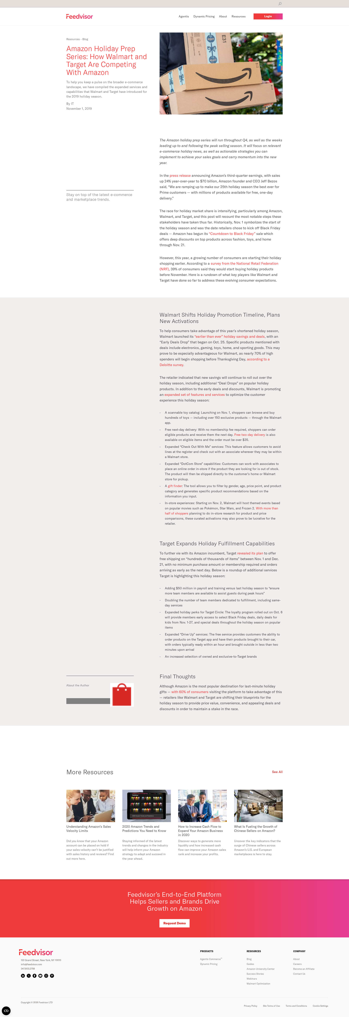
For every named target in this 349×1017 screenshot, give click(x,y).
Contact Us (299, 973)
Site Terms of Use (271, 1005)
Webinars (252, 978)
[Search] (280, 3)
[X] (29, 976)
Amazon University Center (261, 968)
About (296, 959)
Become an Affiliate (303, 968)
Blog (249, 959)
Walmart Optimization (258, 983)
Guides (250, 963)
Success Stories (255, 973)
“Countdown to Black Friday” (232, 233)
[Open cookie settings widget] (6, 1010)
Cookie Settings (320, 1005)
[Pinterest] (52, 976)
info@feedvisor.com (31, 964)
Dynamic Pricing (208, 963)
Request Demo (174, 923)
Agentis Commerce (211, 959)
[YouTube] (40, 976)
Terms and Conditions (296, 1005)
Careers (297, 963)
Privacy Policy (250, 1005)
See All (277, 772)
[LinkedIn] (23, 976)
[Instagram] (46, 976)
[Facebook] (35, 976)
